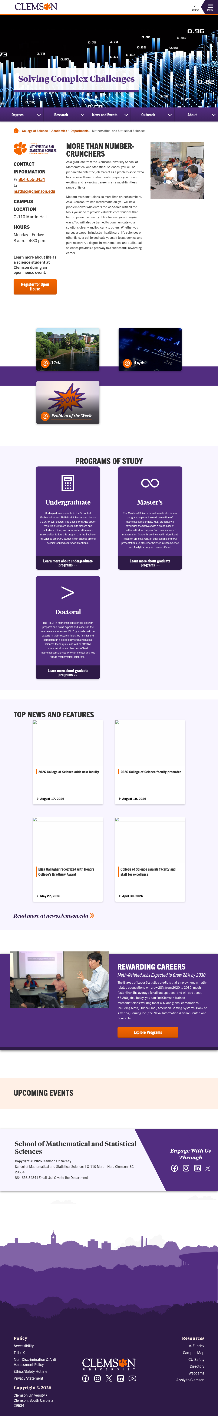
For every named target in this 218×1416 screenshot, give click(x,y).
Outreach (148, 114)
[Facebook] (174, 1170)
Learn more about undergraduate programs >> (68, 563)
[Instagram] (186, 1170)
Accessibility (24, 1345)
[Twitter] (207, 1170)
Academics (59, 131)
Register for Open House (35, 286)
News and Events (104, 114)
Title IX (19, 1352)
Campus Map (193, 1352)
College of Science (35, 131)
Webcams (196, 1372)
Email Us (45, 1177)
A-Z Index (196, 1345)
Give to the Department (71, 1177)
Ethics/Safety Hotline (30, 1371)
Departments (79, 131)
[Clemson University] (36, 11)
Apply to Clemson (190, 1379)
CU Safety (196, 1359)
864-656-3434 (32, 179)
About (192, 114)
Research (61, 114)
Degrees (17, 114)
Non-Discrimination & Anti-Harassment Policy (35, 1362)
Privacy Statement (28, 1378)
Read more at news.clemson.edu (51, 915)
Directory (197, 1366)
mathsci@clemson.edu (34, 191)
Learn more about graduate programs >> (150, 563)
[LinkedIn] (197, 1170)
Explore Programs (148, 1032)
